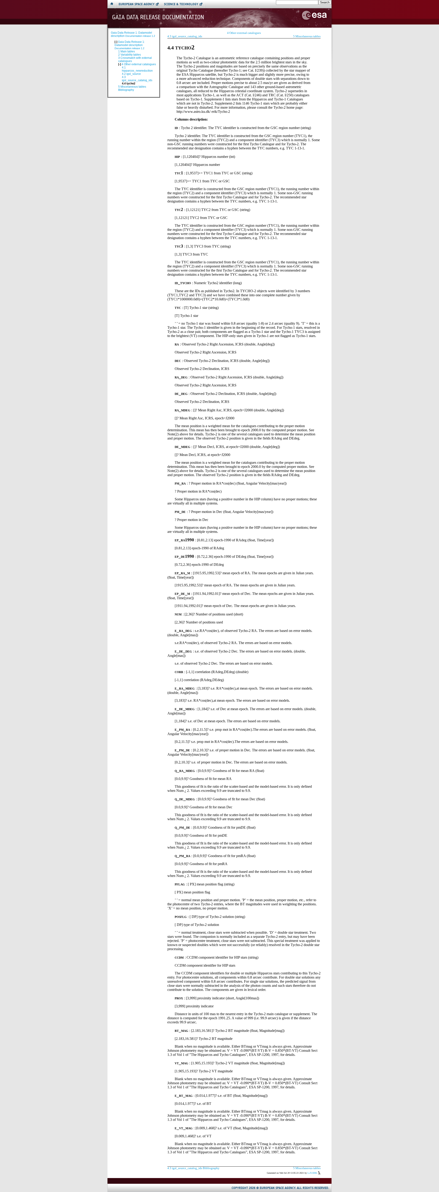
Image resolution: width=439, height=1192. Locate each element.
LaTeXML (313, 1173)
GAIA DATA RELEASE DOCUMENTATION (158, 17)
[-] (116, 41)
